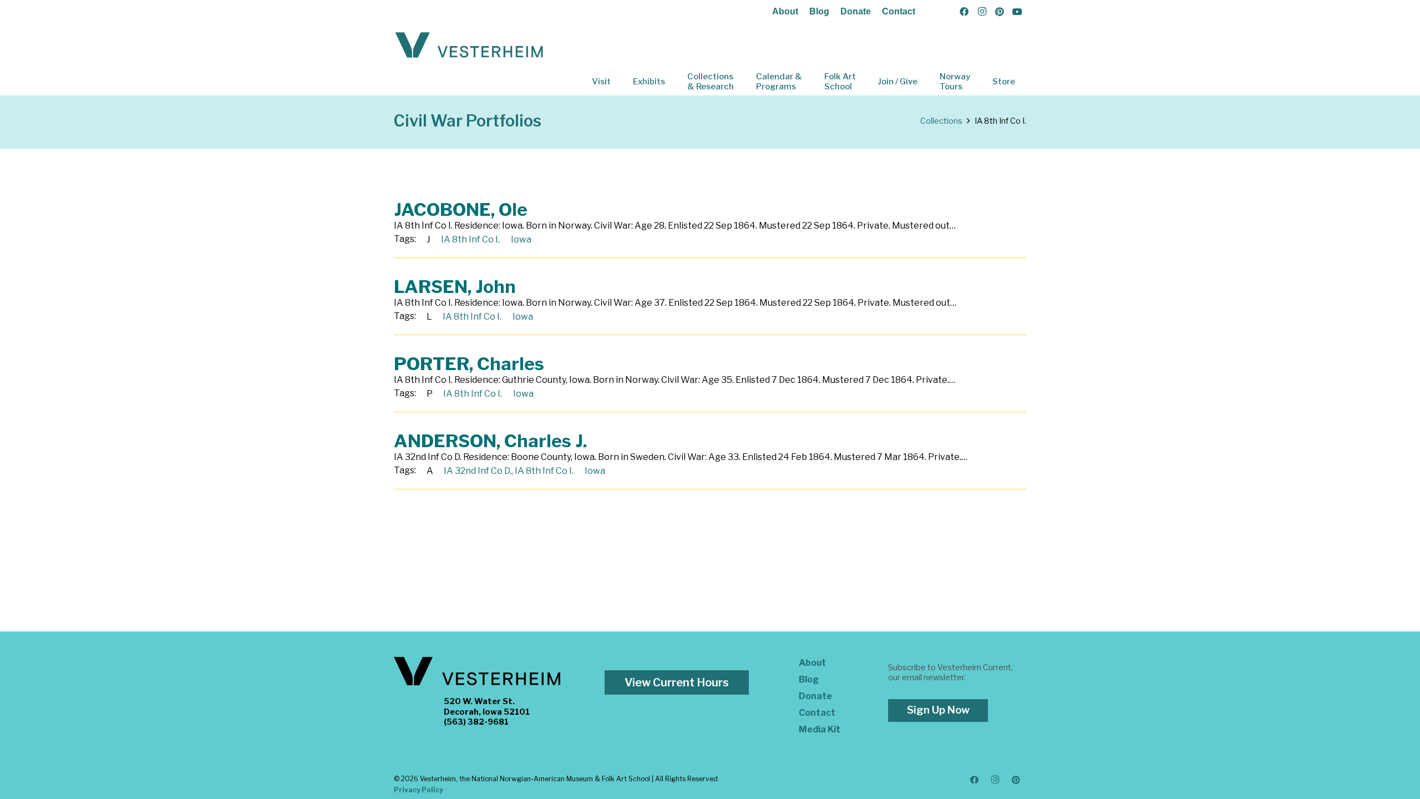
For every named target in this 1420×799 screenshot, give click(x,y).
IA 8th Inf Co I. (470, 239)
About (785, 11)
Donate (855, 11)
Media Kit (819, 729)
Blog (819, 11)
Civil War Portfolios (467, 120)
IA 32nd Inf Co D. (477, 471)
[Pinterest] (999, 12)
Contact (898, 11)
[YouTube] (1017, 12)
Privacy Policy (418, 790)
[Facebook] (964, 12)
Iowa (521, 239)
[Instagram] (982, 12)
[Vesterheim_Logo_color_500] (469, 45)
